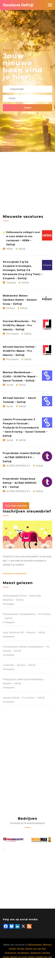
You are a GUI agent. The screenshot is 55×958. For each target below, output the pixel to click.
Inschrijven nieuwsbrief (15, 573)
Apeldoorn (35, 953)
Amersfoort (10, 953)
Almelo (12, 948)
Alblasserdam (35, 944)
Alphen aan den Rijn (35, 948)
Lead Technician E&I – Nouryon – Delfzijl (24, 632)
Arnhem (46, 953)
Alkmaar (47, 944)
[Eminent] (42, 839)
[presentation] (3, 849)
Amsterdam (23, 953)
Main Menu (50, 5)
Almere (20, 948)
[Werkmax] (14, 840)
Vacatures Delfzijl (18, 5)
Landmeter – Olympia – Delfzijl (19, 665)
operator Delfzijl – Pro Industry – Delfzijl (23, 697)
